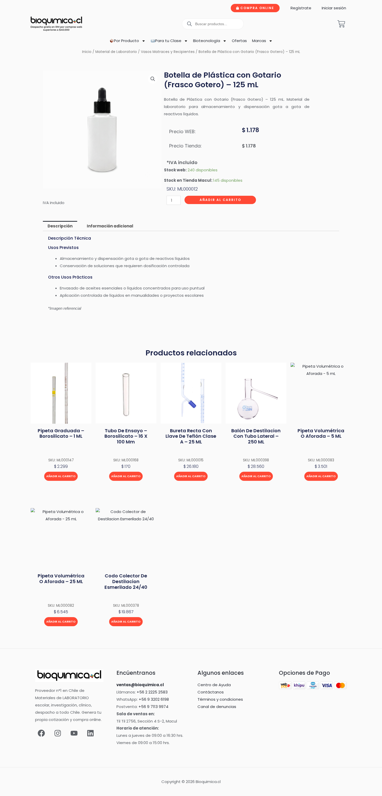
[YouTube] (74, 733)
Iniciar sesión (334, 8)
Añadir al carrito (220, 200)
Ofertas (239, 40)
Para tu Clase (168, 40)
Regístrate (301, 8)
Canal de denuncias (216, 706)
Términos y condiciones (220, 699)
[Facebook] (41, 733)
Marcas (259, 40)
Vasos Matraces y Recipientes (168, 51)
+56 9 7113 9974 (153, 706)
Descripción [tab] (60, 226)
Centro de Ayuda (214, 684)
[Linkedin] (90, 733)
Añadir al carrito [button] (61, 476)
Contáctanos (210, 692)
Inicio (86, 51)
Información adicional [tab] (110, 226)
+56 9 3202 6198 (154, 699)
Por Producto (126, 40)
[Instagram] (57, 733)
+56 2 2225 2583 (152, 692)
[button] (152, 79)
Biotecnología (206, 40)
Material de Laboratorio (116, 51)
